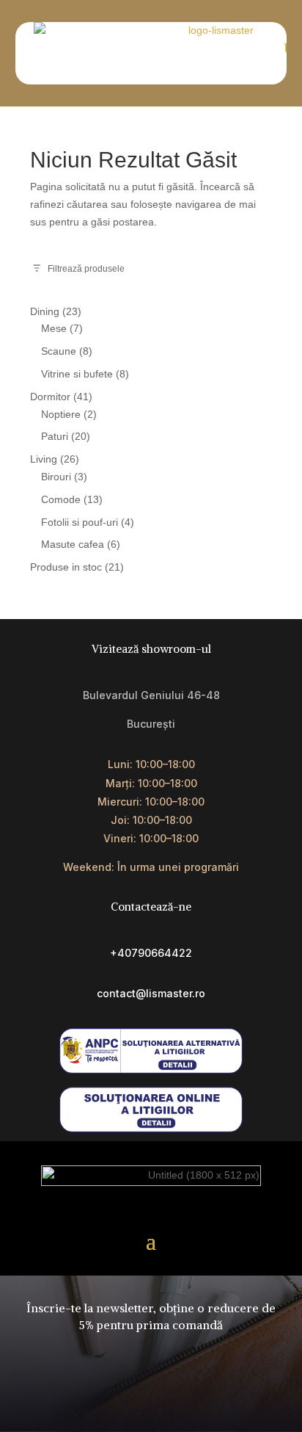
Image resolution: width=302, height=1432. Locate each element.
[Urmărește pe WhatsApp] (201, 1396)
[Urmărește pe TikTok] (134, 1396)
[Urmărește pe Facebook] (100, 1396)
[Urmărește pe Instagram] (168, 1396)
